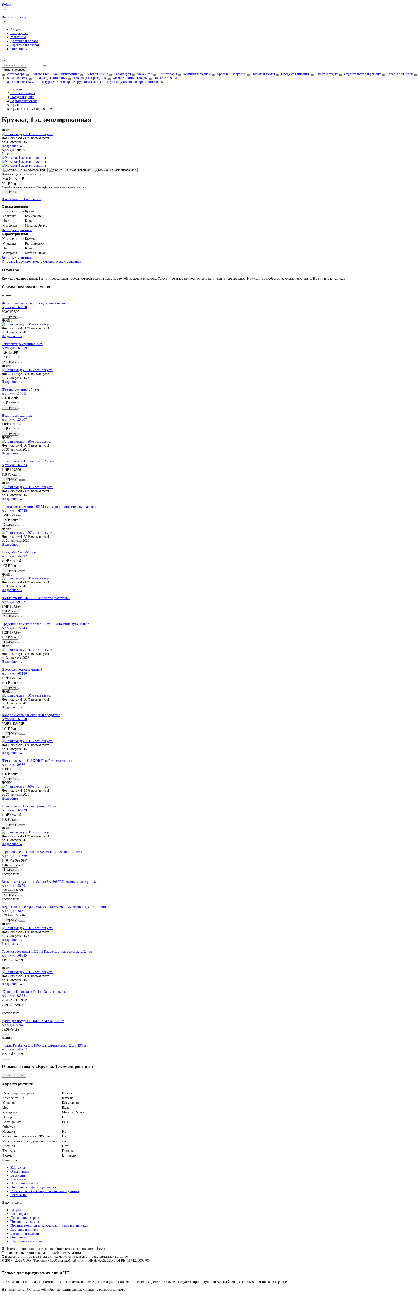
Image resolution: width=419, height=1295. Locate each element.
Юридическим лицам (26, 1241)
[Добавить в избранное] (23, 317)
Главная (16, 89)
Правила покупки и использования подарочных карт (50, 1225)
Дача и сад (144, 74)
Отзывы (49, 261)
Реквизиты (18, 1195)
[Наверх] (3, 1265)
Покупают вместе (29, 261)
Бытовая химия (96, 74)
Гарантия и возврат (24, 45)
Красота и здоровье (231, 74)
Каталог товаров (14, 69)
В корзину (10, 191)
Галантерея (122, 74)
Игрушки (80, 82)
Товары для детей (399, 74)
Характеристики (68, 261)
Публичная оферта (24, 1183)
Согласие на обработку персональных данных (44, 1191)
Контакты (17, 1167)
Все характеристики (17, 230)
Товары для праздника (89, 78)
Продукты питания (294, 74)
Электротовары (165, 78)
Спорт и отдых (326, 74)
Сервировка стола (23, 101)
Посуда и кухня (263, 74)
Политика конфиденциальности (34, 1187)
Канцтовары (167, 74)
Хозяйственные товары (130, 78)
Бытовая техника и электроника (55, 74)
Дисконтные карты (24, 1218)
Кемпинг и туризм (196, 74)
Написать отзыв (13, 1075)
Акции (15, 29)
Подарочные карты (24, 1221)
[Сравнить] (20, 317)
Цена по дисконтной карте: (22, 174)
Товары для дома (15, 78)
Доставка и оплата (24, 41)
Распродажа (19, 33)
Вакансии (17, 1175)
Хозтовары (64, 82)
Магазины (18, 37)
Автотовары (15, 74)
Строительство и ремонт (362, 74)
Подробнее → (12, 146)
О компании (19, 1171)
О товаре (8, 261)
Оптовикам (18, 49)
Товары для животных (50, 78)
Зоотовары (136, 82)
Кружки (16, 105)
